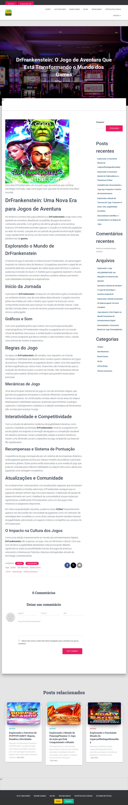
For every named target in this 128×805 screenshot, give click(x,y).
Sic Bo (85, 9)
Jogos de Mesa (32, 563)
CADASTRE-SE (25, 4)
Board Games (75, 9)
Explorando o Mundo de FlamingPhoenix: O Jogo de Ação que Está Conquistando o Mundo (62, 737)
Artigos (116, 15)
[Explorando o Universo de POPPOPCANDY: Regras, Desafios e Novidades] (23, 713)
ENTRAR (11, 4)
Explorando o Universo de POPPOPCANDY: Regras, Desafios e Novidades (23, 735)
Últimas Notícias (104, 796)
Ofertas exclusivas (113, 9)
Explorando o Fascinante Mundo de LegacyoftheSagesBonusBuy (104, 737)
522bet (47, 9)
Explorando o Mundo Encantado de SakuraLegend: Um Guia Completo (109, 303)
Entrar (58, 801)
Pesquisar (100, 122)
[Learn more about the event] (64, 20)
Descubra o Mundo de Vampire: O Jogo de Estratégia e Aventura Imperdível (109, 290)
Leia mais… (21, 757)
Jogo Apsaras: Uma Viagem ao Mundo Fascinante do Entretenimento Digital (109, 316)
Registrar (68, 801)
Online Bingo (97, 9)
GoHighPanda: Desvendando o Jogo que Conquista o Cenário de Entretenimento (109, 189)
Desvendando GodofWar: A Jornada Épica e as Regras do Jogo (109, 220)
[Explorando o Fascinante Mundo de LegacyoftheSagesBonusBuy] (104, 713)
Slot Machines (60, 9)
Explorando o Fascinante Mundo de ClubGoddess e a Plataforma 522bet (108, 176)
